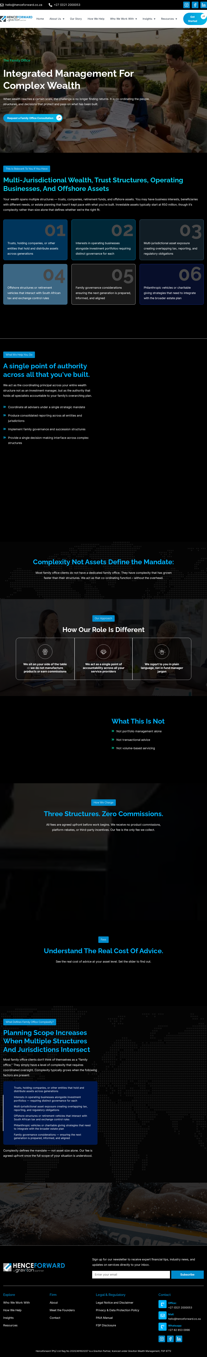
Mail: (171, 1314)
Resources (167, 18)
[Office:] (162, 1304)
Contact (55, 1317)
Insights (147, 18)
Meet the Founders (62, 1310)
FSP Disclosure (106, 1325)
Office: (172, 1303)
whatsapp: (175, 1325)
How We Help (96, 18)
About (54, 1302)
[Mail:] (162, 1315)
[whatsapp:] (162, 1327)
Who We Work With (122, 18)
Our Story (76, 18)
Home (40, 18)
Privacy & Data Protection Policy (117, 1310)
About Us (55, 18)
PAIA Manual (104, 1317)
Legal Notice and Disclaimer (114, 1302)
